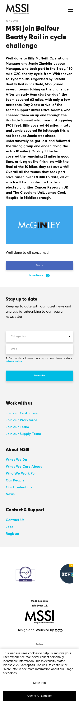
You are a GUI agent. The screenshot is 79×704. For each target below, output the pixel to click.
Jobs (9, 527)
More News (36, 275)
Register (12, 534)
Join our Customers (22, 413)
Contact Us (15, 520)
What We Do (16, 460)
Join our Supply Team (23, 434)
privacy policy (14, 361)
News (10, 494)
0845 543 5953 (39, 601)
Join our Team (17, 427)
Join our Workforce (21, 420)
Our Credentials (19, 487)
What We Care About (24, 466)
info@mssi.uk (40, 606)
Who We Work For (21, 473)
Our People (15, 480)
